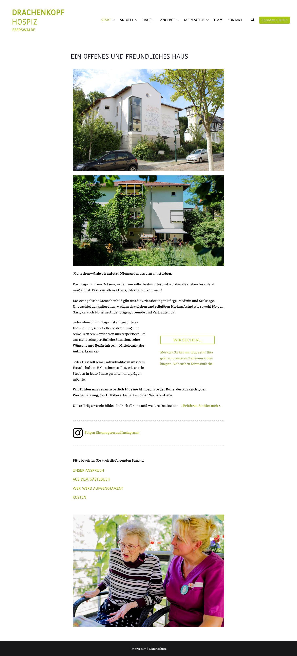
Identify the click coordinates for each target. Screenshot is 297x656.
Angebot (167, 20)
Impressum (138, 649)
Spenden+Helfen (274, 19)
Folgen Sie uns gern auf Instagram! (112, 432)
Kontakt (235, 20)
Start (106, 20)
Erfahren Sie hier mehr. (202, 405)
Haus (147, 20)
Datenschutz (158, 649)
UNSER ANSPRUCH (88, 470)
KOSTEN (79, 497)
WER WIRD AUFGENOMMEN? (98, 488)
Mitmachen (194, 20)
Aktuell (127, 20)
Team (218, 20)
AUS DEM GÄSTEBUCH (91, 479)
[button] (113, 20)
